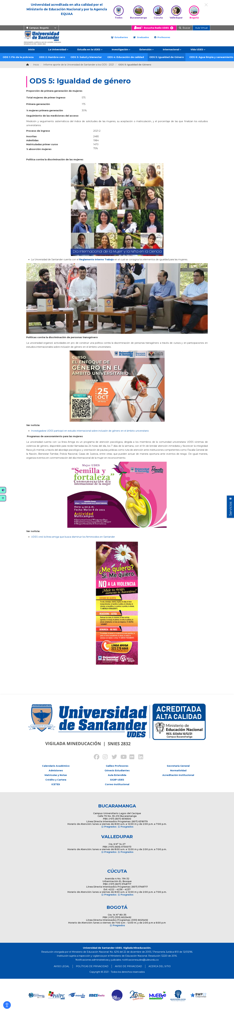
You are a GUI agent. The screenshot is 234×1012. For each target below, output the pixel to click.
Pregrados (110, 826)
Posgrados (127, 826)
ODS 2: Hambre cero (52, 57)
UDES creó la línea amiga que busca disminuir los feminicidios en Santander (73, 536)
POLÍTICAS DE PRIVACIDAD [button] (92, 966)
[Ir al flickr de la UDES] (130, 757)
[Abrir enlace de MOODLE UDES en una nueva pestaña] (56, 995)
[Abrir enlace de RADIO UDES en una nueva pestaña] (76, 995)
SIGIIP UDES (117, 780)
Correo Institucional (117, 784)
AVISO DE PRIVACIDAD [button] (128, 966)
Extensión (145, 49)
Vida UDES (197, 49)
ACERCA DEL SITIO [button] (160, 966)
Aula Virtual (201, 27)
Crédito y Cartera (55, 780)
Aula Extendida (117, 775)
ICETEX (55, 784)
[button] (7, 1005)
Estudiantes (121, 37)
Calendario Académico (56, 766)
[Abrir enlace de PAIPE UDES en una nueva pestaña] (36, 995)
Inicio (31, 49)
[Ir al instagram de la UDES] (103, 757)
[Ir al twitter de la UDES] (112, 757)
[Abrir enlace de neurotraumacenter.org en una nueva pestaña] (157, 995)
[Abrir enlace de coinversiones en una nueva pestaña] (198, 995)
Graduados (142, 37)
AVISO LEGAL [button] (61, 966)
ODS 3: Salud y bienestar (86, 57)
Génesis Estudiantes (117, 770)
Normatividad (178, 770)
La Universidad (57, 49)
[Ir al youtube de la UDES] (121, 757)
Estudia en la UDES (88, 49)
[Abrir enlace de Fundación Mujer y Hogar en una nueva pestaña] (117, 995)
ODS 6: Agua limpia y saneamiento (211, 57)
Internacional (171, 49)
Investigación (120, 49)
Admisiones (56, 770)
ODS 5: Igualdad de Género (166, 57)
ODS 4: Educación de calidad (125, 57)
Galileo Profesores (117, 766)
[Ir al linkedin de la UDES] (139, 757)
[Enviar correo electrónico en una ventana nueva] (140, 959)
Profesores (163, 37)
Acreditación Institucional (178, 775)
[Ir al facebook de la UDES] (95, 757)
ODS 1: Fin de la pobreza (18, 57)
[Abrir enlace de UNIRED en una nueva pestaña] (97, 995)
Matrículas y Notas (56, 775)
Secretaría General (178, 766)
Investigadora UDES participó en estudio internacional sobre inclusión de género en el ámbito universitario (90, 430)
